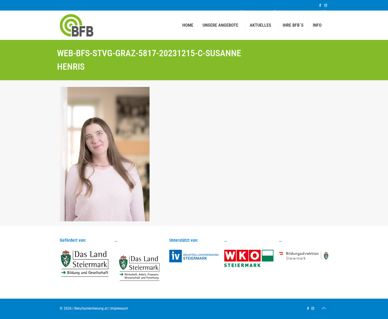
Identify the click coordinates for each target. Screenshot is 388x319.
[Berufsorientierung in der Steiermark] (76, 25)
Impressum (119, 308)
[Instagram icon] (325, 5)
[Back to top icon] (323, 308)
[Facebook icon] (320, 5)
